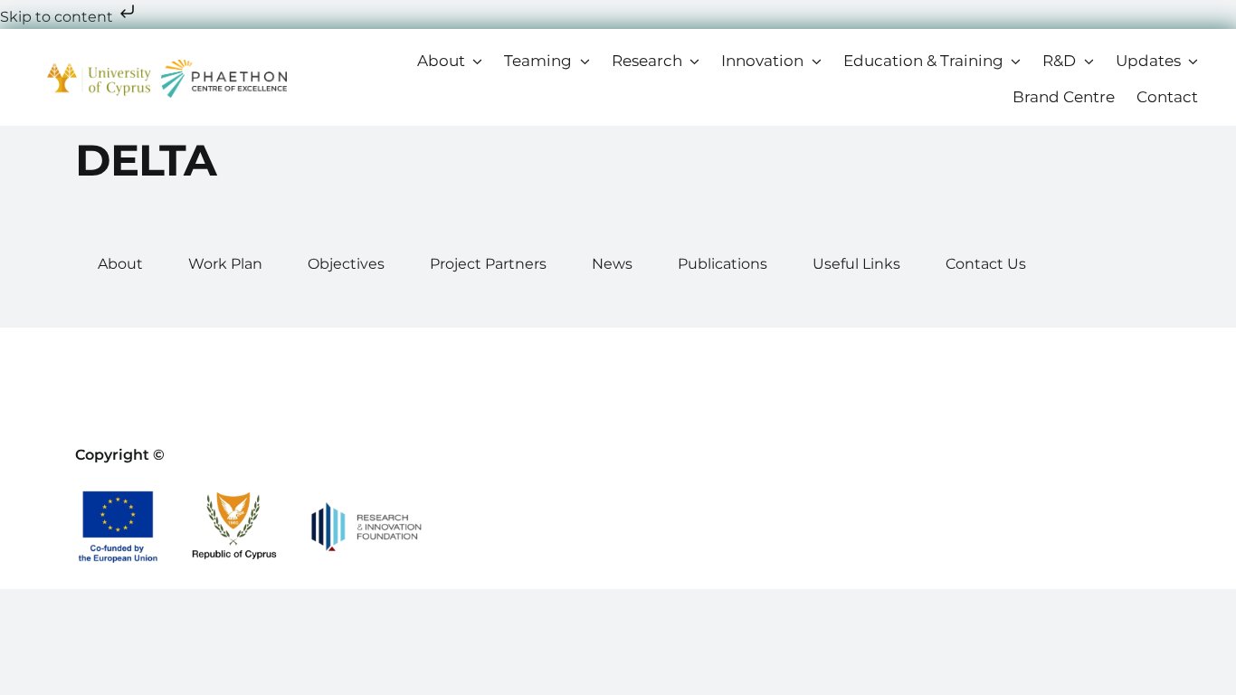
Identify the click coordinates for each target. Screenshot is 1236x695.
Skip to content (58, 16)
